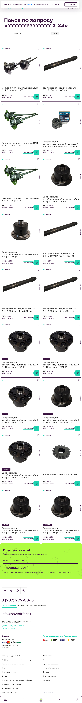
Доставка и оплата (51, 660)
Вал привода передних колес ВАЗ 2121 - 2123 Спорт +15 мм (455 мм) (18, 310)
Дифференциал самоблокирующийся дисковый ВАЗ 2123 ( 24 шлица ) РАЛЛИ (20, 365)
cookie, (29, 4)
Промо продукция (9, 692)
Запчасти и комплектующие (13, 664)
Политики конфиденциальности (34, 572)
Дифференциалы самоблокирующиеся (18, 660)
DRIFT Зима (47, 524)
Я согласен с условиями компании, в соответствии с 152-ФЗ (38, 572)
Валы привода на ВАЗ (11, 656)
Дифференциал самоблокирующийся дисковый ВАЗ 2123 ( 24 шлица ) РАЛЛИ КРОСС (61, 420)
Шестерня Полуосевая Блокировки (60, 474)
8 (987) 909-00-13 (18, 600)
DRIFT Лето (6, 469)
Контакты (46, 680)
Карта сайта (48, 692)
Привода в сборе (9, 672)
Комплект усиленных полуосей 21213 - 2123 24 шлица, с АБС (20, 199)
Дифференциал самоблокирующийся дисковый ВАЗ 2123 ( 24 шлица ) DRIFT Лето (20, 475)
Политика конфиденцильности (13, 625)
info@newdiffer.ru (16, 614)
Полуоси (5, 668)
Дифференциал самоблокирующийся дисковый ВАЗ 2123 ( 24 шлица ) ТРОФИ (61, 199)
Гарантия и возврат (51, 664)
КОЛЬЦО (46, 358)
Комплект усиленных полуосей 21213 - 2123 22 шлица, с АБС (20, 144)
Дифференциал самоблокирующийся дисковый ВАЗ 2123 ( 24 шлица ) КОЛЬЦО (61, 365)
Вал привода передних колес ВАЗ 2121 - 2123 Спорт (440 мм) (59, 89)
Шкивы (4, 676)
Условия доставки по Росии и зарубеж (61, 636)
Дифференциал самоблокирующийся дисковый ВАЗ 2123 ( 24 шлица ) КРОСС (20, 420)
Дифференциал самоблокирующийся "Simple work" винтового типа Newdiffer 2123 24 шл (61, 144)
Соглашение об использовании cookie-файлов (19, 627)
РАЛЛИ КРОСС (48, 414)
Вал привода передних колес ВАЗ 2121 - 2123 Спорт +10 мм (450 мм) (59, 310)
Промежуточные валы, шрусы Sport (17, 680)
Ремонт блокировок (51, 668)
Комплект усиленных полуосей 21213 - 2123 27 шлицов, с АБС (20, 89)
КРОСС (5, 414)
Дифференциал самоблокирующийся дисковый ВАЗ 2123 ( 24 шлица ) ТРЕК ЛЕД (20, 530)
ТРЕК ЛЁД (5, 524)
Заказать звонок (9, 605)
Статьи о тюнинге (50, 676)
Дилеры (46, 672)
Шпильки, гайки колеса (11, 684)
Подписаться (16, 568)
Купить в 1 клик (28, 97)
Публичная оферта (8, 628)
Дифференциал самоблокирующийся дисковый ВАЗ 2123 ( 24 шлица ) (20, 254)
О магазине (47, 656)
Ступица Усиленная (10, 688)
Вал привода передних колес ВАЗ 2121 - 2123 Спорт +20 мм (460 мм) (59, 255)
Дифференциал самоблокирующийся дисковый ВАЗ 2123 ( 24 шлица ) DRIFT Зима (61, 530)
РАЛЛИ (5, 358)
